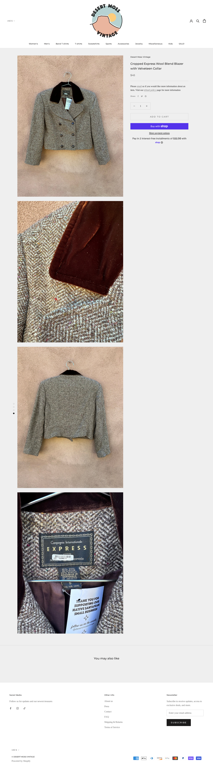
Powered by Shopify (21, 761)
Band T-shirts (62, 44)
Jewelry (139, 44)
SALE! (181, 44)
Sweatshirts (94, 44)
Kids (171, 44)
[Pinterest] (145, 96)
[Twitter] (142, 96)
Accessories (123, 44)
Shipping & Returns (113, 722)
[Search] (197, 20)
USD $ (9, 21)
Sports (109, 44)
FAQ (106, 717)
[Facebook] (138, 96)
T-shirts (78, 44)
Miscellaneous (155, 44)
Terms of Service (112, 727)
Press (106, 706)
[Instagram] (17, 708)
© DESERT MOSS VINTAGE (23, 757)
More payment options (159, 133)
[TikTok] (24, 708)
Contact (107, 711)
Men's (47, 44)
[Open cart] (204, 20)
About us (108, 701)
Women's (33, 44)
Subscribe (179, 722)
